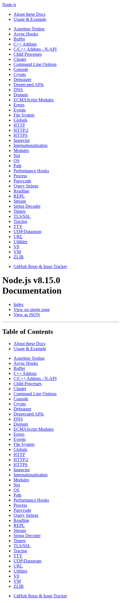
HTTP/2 (21, 130)
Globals (20, 120)
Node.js (9, 4)
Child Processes (28, 54)
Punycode (22, 180)
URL (18, 236)
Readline (21, 191)
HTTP (19, 125)
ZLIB (19, 256)
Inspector (22, 140)
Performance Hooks (31, 170)
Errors (19, 104)
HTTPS (21, 135)
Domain (21, 94)
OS (16, 160)
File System (24, 115)
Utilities (20, 241)
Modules (21, 150)
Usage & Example (30, 19)
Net (17, 155)
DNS (18, 89)
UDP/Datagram (27, 231)
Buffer (19, 39)
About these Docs (29, 14)
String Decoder (27, 206)
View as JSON (27, 314)
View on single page (32, 309)
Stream (20, 201)
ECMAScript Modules (34, 99)
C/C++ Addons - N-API (35, 49)
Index (19, 304)
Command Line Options (35, 64)
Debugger (22, 79)
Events (20, 110)
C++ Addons (25, 44)
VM (17, 251)
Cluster (20, 59)
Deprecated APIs (29, 84)
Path (17, 165)
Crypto (20, 74)
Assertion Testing (29, 28)
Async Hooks (26, 34)
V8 (16, 246)
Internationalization (31, 145)
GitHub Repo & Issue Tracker (40, 266)
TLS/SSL (22, 216)
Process (20, 175)
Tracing (20, 221)
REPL (19, 196)
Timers (20, 211)
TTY (18, 226)
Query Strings (26, 186)
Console (21, 69)
